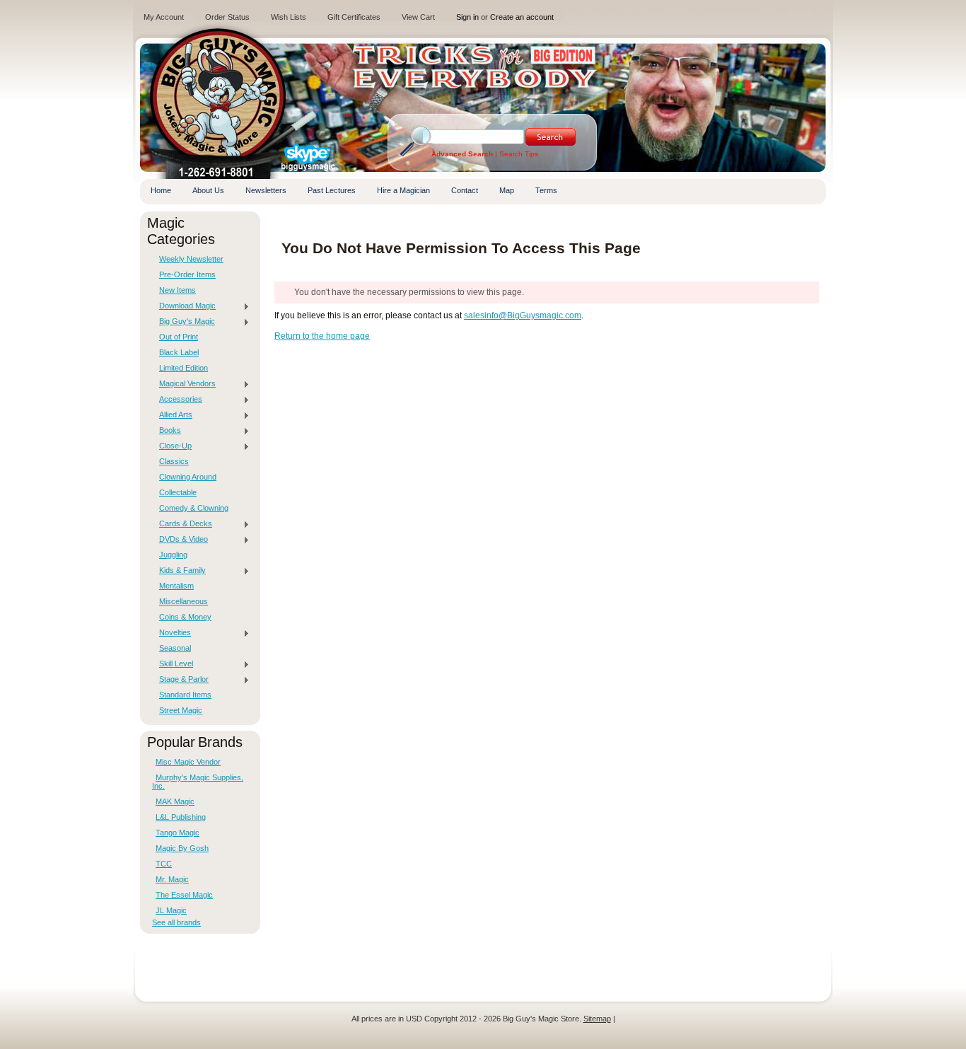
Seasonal (175, 648)
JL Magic (171, 910)
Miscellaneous (183, 601)
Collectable (178, 492)
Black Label (179, 352)
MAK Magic (175, 801)
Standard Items (185, 694)
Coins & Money (185, 617)
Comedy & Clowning (193, 508)
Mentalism (176, 585)
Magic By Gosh (182, 848)
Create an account (522, 17)
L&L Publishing (181, 817)
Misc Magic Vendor (188, 762)
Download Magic (184, 306)
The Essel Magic (184, 895)
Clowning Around (187, 477)
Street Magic (180, 710)
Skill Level (172, 664)
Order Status (227, 17)
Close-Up (172, 446)
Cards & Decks (182, 524)
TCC (164, 863)
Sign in (467, 17)
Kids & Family (179, 571)
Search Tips (518, 154)
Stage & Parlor (180, 680)
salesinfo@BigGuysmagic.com (522, 315)
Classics (174, 461)
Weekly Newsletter (191, 259)
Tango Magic (177, 832)
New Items (177, 290)
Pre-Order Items (187, 274)
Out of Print (178, 336)
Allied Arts (172, 415)
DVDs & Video (180, 540)
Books (166, 431)
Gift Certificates (353, 17)
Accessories (177, 400)
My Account (164, 17)
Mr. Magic (172, 879)
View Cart (418, 17)
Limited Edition (183, 368)
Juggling (173, 554)
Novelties (171, 633)
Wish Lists (288, 17)
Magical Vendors (184, 384)
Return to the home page (322, 336)
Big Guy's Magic (183, 322)
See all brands (176, 922)
